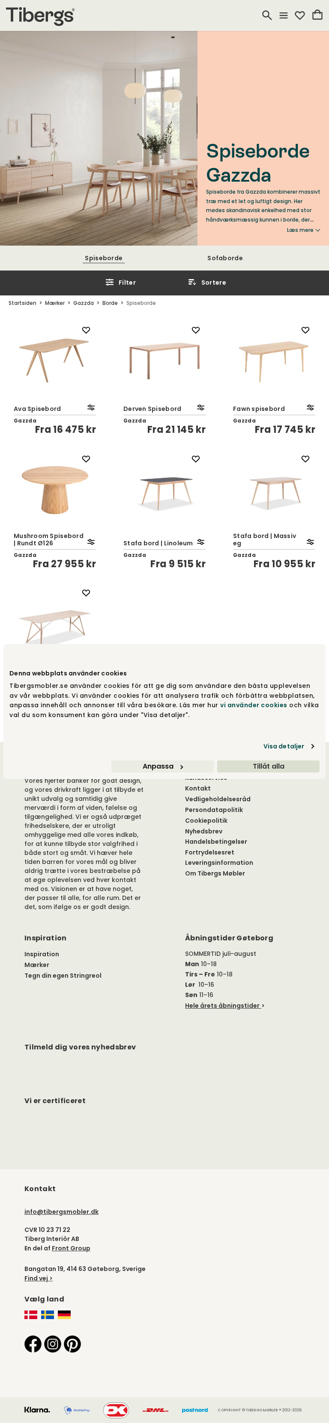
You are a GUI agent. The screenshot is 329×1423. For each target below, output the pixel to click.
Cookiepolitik (206, 820)
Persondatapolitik (214, 810)
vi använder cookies (253, 705)
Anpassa (158, 766)
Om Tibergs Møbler (215, 873)
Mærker (36, 965)
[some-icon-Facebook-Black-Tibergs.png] (33, 1343)
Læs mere (300, 230)
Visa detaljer (283, 746)
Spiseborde (104, 258)
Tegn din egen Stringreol (63, 975)
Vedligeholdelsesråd (218, 799)
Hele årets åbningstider (222, 1005)
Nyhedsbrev (203, 831)
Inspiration (41, 954)
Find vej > (38, 1278)
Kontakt (198, 788)
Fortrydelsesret (209, 852)
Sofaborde (225, 258)
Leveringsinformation (219, 862)
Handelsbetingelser (216, 841)
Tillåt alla (268, 766)
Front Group (71, 1248)
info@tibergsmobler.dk (61, 1211)
